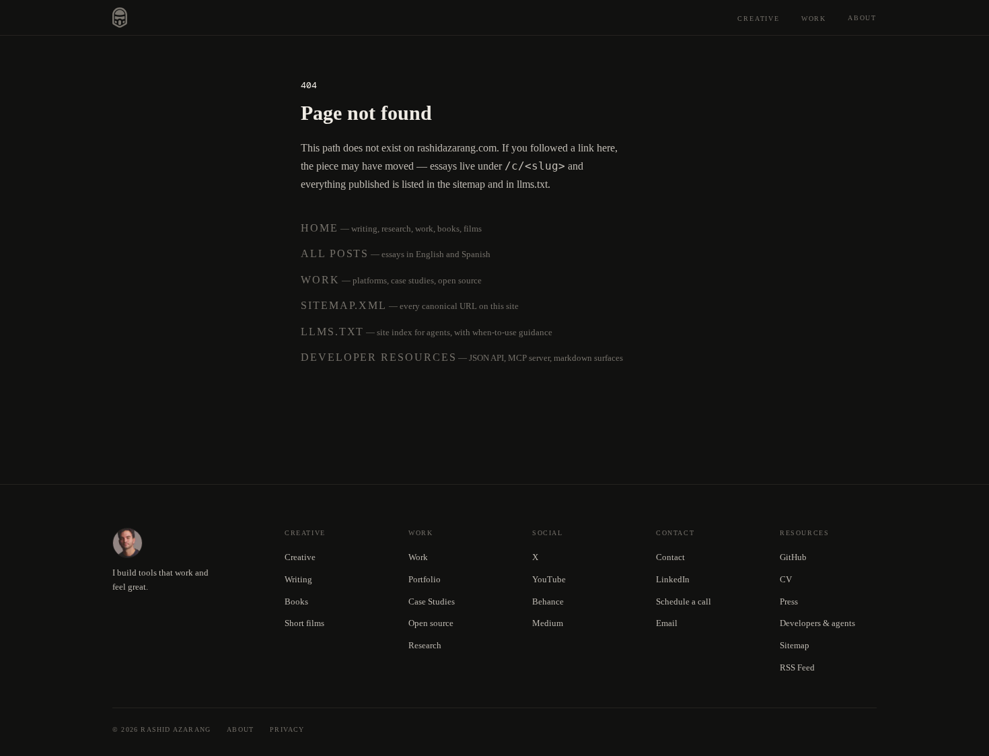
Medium (547, 623)
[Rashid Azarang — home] (119, 17)
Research (424, 645)
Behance (548, 601)
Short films (304, 623)
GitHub (793, 557)
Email (666, 623)
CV (786, 579)
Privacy (287, 729)
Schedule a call (683, 601)
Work (813, 18)
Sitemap (794, 645)
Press (789, 601)
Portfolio (424, 579)
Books (296, 601)
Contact (670, 557)
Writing (298, 579)
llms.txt (332, 331)
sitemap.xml (344, 305)
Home (319, 228)
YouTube (549, 579)
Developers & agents (817, 623)
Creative (758, 18)
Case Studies (431, 601)
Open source (430, 623)
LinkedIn (673, 579)
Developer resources (378, 357)
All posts (335, 253)
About (862, 18)
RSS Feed (797, 667)
